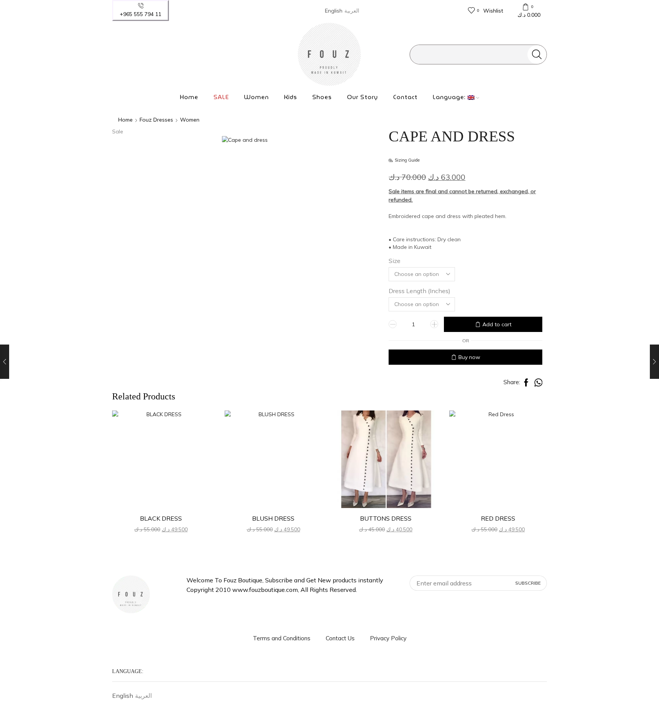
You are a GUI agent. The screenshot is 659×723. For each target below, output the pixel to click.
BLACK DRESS (161, 518)
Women (256, 97)
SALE (221, 97)
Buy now (469, 357)
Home (189, 97)
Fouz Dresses (156, 119)
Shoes (322, 97)
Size (394, 261)
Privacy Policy (388, 638)
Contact (405, 97)
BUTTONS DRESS (385, 518)
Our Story (362, 97)
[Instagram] (131, 54)
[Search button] (536, 54)
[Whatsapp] (145, 54)
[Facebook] (117, 54)
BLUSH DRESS (273, 518)
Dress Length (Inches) (419, 291)
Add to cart (496, 324)
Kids (290, 97)
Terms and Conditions (281, 638)
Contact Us (340, 638)
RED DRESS (498, 518)
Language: (450, 97)
